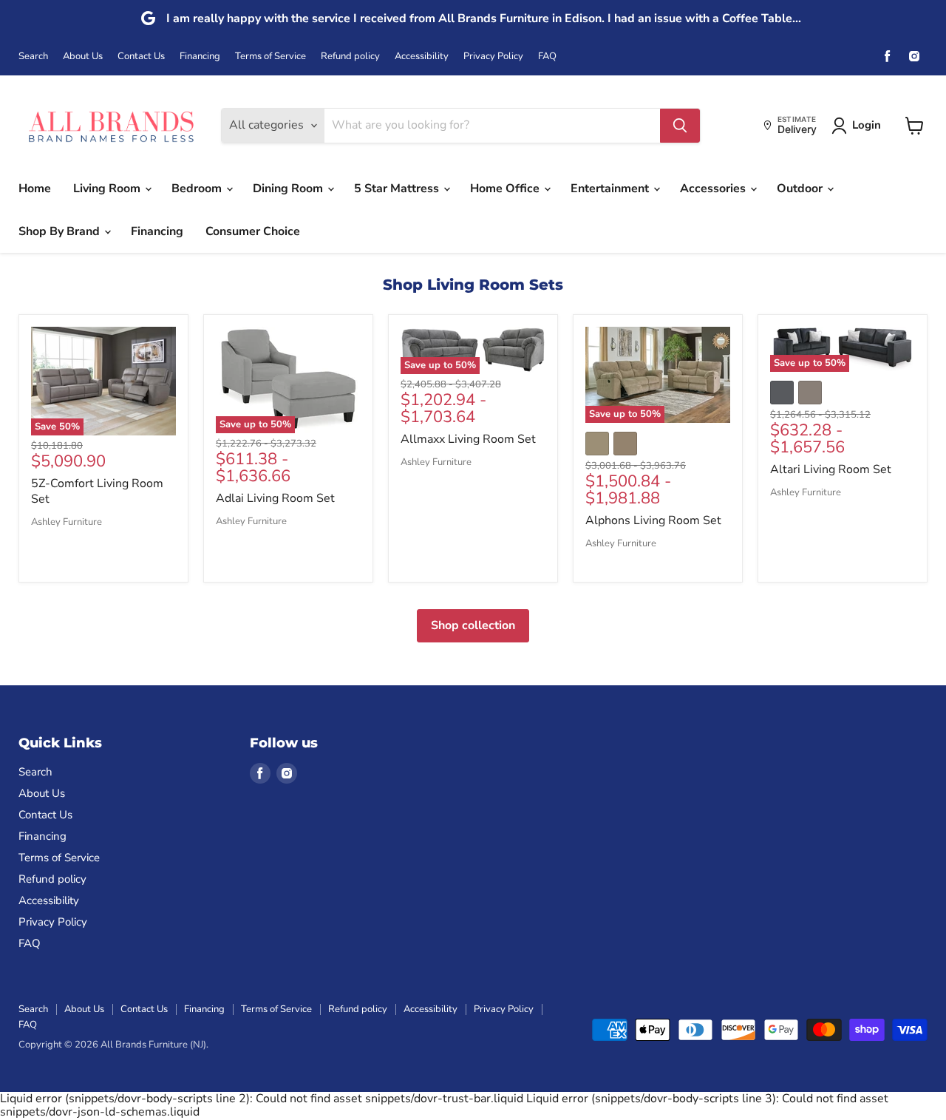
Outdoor (801, 188)
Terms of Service (270, 56)
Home (34, 188)
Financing (200, 56)
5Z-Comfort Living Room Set (97, 491)
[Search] (680, 126)
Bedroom (198, 188)
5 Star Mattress (398, 188)
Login (866, 125)
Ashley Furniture (66, 522)
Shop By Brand (60, 231)
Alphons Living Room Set (653, 520)
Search (33, 56)
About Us (83, 56)
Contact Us (141, 56)
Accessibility (422, 56)
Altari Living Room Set (830, 469)
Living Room (108, 188)
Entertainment (611, 188)
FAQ (547, 56)
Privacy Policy (493, 56)
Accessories (714, 188)
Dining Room (289, 188)
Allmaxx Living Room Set (468, 439)
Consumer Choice (252, 231)
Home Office (506, 188)
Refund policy (350, 56)
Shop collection (473, 625)
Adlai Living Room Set (275, 498)
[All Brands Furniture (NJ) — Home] (110, 125)
